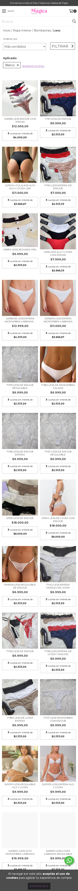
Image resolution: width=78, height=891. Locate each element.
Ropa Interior (22, 30)
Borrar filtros (33, 66)
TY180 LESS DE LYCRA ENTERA (20, 719)
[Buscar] (74, 21)
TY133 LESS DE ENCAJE (20, 651)
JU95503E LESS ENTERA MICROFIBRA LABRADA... (20, 320)
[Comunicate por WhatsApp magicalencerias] (69, 860)
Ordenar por (10, 38)
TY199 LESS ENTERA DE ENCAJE (58, 187)
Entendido (39, 886)
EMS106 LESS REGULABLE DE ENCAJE (20, 586)
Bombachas (42, 30)
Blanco (10, 65)
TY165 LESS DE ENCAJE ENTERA (20, 453)
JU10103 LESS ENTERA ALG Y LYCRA (58, 786)
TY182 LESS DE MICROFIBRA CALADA (58, 386)
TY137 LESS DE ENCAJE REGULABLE (58, 453)
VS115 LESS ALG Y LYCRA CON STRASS (58, 253)
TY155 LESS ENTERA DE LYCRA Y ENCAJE (58, 653)
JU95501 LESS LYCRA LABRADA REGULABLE (58, 852)
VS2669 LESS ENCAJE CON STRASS (20, 120)
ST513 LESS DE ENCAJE (20, 518)
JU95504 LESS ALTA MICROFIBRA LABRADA (20, 852)
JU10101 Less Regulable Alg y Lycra (20, 786)
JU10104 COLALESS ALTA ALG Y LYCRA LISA (20, 187)
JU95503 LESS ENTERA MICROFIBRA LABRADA (58, 320)
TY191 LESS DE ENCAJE (58, 118)
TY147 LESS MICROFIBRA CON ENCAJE (58, 719)
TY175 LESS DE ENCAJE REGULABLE (20, 386)
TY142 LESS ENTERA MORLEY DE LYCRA (58, 586)
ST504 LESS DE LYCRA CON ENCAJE (58, 520)
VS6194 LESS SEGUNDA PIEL (20, 249)
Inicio (6, 30)
